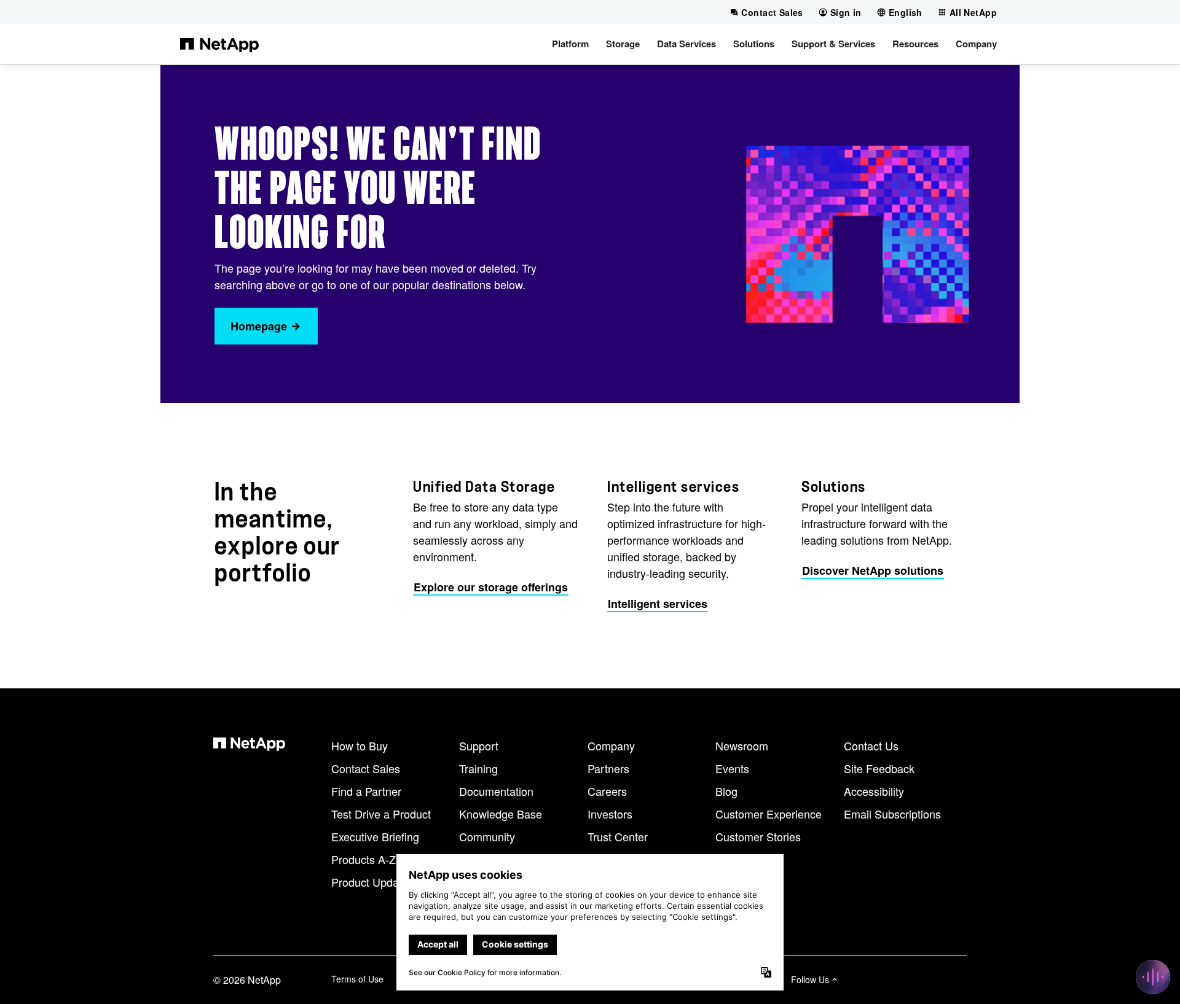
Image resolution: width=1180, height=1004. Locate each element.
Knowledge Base (500, 814)
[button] (570, 44)
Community (487, 836)
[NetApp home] (219, 44)
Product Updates (372, 882)
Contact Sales (365, 768)
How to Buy (359, 745)
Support (478, 745)
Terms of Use (357, 979)
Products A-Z (363, 859)
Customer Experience (768, 814)
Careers (607, 791)
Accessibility (874, 791)
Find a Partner (366, 791)
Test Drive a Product (381, 814)
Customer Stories (758, 836)
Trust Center (618, 836)
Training (478, 768)
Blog (726, 791)
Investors (610, 814)
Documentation (496, 791)
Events (732, 768)
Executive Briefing (375, 836)
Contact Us (871, 745)
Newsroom (741, 745)
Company (611, 745)
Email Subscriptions (892, 814)
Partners (608, 768)
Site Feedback (879, 768)
